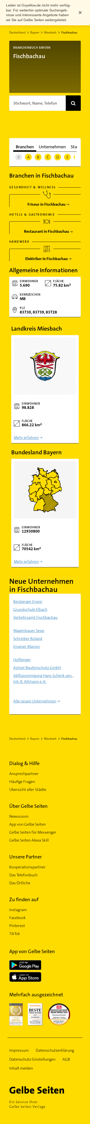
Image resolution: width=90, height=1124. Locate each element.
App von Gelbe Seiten (27, 824)
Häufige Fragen (22, 781)
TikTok (14, 933)
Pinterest (17, 925)
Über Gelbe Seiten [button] (28, 806)
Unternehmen (52, 147)
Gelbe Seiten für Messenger (32, 832)
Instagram (18, 909)
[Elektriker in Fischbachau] (47, 257)
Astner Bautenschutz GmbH (37, 667)
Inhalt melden (21, 1068)
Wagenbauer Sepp (28, 630)
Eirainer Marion (26, 646)
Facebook (17, 917)
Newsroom (18, 816)
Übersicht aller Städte (27, 789)
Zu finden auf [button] (23, 899)
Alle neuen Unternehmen (34, 701)
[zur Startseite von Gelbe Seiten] (45, 1090)
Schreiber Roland (27, 638)
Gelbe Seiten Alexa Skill (29, 840)
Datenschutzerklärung (55, 1050)
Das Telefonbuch (23, 875)
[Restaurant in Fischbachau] (47, 230)
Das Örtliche (19, 883)
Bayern (34, 33)
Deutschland (17, 33)
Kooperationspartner (27, 867)
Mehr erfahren (26, 437)
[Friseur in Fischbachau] (47, 202)
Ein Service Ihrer (27, 1104)
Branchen (25, 147)
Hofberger (22, 659)
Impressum (19, 1050)
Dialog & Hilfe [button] (24, 763)
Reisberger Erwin (27, 601)
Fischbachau (69, 33)
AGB (66, 1059)
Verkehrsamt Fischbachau (35, 617)
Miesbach (50, 33)
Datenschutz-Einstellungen (32, 1059)
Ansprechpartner (23, 773)
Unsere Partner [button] (25, 856)
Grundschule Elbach (30, 609)
